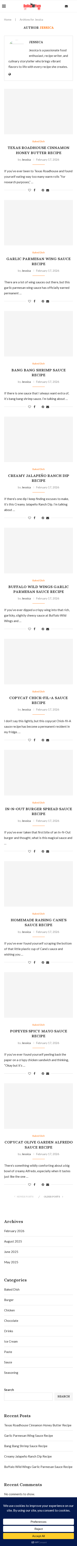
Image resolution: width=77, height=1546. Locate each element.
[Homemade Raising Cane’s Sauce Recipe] (38, 884)
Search (9, 1390)
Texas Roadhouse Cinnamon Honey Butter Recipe (38, 150)
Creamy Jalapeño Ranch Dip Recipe (38, 478)
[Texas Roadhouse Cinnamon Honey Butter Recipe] (38, 111)
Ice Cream (11, 1341)
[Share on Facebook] (34, 190)
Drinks (8, 1331)
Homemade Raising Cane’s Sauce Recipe (39, 922)
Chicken (9, 1310)
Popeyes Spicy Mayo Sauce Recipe (38, 1033)
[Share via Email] (47, 190)
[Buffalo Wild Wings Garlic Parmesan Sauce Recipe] (38, 550)
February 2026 (14, 1231)
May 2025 (11, 1262)
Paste (8, 1352)
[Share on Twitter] (38, 190)
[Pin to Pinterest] (43, 190)
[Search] (73, 6)
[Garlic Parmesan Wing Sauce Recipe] (38, 222)
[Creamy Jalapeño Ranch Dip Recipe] (38, 439)
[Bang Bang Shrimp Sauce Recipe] (38, 333)
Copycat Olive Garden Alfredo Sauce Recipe (39, 1144)
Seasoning (11, 1372)
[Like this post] (29, 190)
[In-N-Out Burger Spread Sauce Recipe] (38, 772)
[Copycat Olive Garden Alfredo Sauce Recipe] (38, 1106)
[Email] (66, 6)
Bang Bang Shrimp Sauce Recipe (38, 372)
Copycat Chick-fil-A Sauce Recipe (38, 700)
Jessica (36, 42)
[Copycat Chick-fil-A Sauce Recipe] (38, 661)
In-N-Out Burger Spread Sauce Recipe (38, 811)
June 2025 (11, 1252)
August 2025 (13, 1241)
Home (7, 19)
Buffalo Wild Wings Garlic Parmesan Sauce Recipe (38, 589)
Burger (9, 1300)
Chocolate (11, 1320)
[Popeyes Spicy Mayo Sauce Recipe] (38, 995)
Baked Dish (12, 1289)
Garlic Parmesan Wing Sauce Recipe (38, 261)
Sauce (8, 1362)
